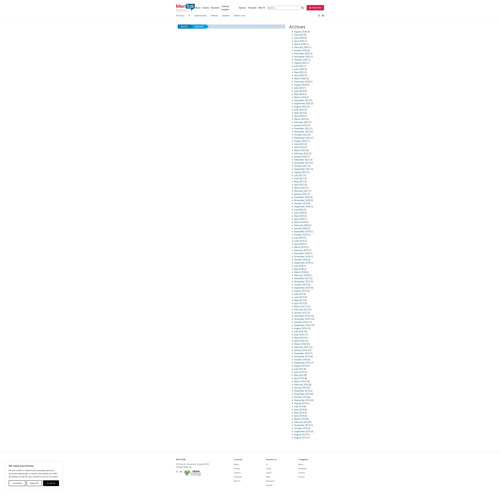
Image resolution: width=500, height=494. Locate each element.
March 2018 (300, 272)
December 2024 (302, 81)
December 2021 (302, 159)
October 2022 (300, 134)
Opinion (242, 8)
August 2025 (300, 62)
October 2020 (300, 203)
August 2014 (300, 403)
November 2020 (302, 200)
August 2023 (300, 106)
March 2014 (300, 418)
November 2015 (302, 356)
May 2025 (299, 72)
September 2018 (302, 262)
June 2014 (299, 409)
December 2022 (302, 128)
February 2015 (301, 384)
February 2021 (301, 190)
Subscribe (316, 8)
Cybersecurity (200, 15)
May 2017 (299, 300)
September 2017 (302, 287)
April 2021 (299, 184)
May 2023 (299, 112)
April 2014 (299, 415)
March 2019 (300, 247)
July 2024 (298, 87)
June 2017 (299, 297)
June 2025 (299, 69)
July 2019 (298, 237)
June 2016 (299, 334)
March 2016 (300, 344)
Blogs (184, 26)
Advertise (302, 468)
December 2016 (302, 315)
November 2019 (302, 231)
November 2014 (302, 393)
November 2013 (302, 425)
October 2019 (300, 234)
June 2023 (299, 109)
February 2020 (301, 225)
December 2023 (302, 100)
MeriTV (262, 8)
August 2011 (300, 437)
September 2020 (302, 206)
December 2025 (302, 53)
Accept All (51, 483)
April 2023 (299, 116)
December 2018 (302, 253)
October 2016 (300, 322)
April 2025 (299, 75)
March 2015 (300, 381)
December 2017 (302, 278)
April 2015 (299, 378)
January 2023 (300, 125)
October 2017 (300, 284)
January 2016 (300, 350)
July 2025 (298, 66)
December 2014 (302, 390)
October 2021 (300, 165)
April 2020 (299, 219)
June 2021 (299, 178)
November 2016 (302, 319)
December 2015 (302, 353)
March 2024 (300, 97)
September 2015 (302, 362)
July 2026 (298, 34)
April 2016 (299, 340)
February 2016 (301, 347)
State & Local (239, 15)
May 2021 (299, 181)
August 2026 (300, 31)
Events (206, 8)
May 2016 (299, 337)
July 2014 (298, 406)
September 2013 (302, 431)
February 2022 (301, 153)
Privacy (301, 477)
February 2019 (301, 250)
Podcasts (252, 8)
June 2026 (299, 37)
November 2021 (302, 162)
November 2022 (302, 131)
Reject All (34, 483)
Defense (214, 15)
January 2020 (300, 228)
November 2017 (302, 281)
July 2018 (298, 265)
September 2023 (302, 103)
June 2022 (299, 144)
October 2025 (300, 59)
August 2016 (300, 328)
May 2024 (299, 94)
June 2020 (299, 212)
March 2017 (300, 306)
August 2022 (300, 141)
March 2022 (300, 150)
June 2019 (299, 240)
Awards (269, 485)
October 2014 (300, 397)
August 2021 (300, 172)
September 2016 (302, 325)
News (198, 8)
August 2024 (300, 84)
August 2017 (300, 290)
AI (189, 15)
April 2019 (299, 244)
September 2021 (302, 169)
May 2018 (299, 269)
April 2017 (299, 303)
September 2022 (302, 137)
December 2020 (302, 197)
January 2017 (300, 312)
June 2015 (299, 372)
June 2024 (299, 91)
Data (268, 477)
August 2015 (300, 365)
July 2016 (298, 331)
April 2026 (299, 41)
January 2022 (300, 156)
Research (215, 8)
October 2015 (300, 359)
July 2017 (298, 294)
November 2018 (302, 256)
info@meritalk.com (184, 467)
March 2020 (300, 222)
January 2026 (300, 50)
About (300, 464)
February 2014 (301, 422)
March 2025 (300, 78)
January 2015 (300, 387)
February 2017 (301, 309)
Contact (301, 473)
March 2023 (300, 119)
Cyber (268, 473)
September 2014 (302, 400)
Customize (17, 483)
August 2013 (300, 434)
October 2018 (300, 259)
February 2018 (301, 275)
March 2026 (300, 44)
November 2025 (302, 56)
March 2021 (300, 187)
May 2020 (299, 215)
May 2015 (299, 375)
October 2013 (300, 428)
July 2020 (298, 209)
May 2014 (299, 412)
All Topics (180, 15)
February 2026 (301, 47)
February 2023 (301, 122)
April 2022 (299, 147)
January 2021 (300, 194)
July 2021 (298, 175)
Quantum (226, 15)
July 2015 (298, 369)
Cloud (268, 468)
